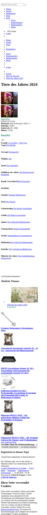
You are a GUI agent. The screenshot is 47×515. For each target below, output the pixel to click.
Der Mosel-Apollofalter (22, 208)
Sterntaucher (14, 152)
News (13, 20)
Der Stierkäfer (12, 166)
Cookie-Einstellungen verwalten (13, 468)
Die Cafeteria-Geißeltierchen (20, 249)
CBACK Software (9, 477)
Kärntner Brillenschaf (17, 195)
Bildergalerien (16, 25)
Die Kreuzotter (24, 181)
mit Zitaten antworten (28, 447)
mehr (8, 18)
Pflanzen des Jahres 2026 (17, 305)
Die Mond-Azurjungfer (16, 215)
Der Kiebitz (11, 145)
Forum (8, 11)
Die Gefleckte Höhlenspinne (18, 222)
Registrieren (11, 13)
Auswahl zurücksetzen (10, 447)
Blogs (13, 27)
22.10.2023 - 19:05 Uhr (17, 143)
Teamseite (12, 470)
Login (8, 34)
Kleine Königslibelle (22, 229)
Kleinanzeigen (16, 22)
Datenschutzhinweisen (10, 509)
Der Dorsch (10, 202)
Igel (10, 159)
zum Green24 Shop (8, 442)
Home (8, 9)
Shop (8, 16)
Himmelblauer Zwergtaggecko (20, 236)
